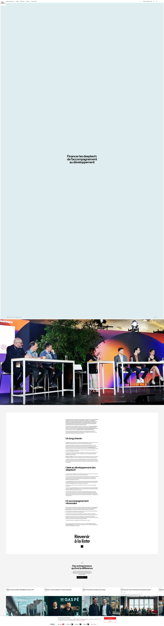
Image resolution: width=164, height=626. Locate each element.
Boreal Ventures (75, 487)
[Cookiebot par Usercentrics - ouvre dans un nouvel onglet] (52, 624)
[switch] (72, 624)
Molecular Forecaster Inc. (70, 456)
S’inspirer (17, 1)
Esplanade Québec (69, 509)
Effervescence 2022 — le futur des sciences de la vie (85, 429)
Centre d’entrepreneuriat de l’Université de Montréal (86, 428)
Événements (22, 1)
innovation (67, 442)
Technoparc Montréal (92, 426)
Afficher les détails (93, 624)
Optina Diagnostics (91, 447)
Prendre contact (34, 1)
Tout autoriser (110, 618)
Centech (67, 478)
